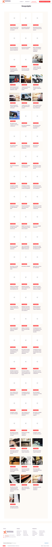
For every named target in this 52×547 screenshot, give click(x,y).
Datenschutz (48, 545)
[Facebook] (3, 545)
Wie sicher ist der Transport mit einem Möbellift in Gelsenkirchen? (14, 248)
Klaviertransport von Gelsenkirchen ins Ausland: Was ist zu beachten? (14, 452)
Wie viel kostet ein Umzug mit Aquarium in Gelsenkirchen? (26, 28)
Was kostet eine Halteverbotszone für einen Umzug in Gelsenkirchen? (26, 207)
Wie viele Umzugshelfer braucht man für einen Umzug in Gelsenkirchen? (37, 394)
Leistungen (21, 1)
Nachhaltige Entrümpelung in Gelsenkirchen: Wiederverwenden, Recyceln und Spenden (14, 372)
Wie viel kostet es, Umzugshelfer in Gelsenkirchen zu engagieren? (37, 414)
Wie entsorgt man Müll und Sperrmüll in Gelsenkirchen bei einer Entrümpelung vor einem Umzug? (26, 372)
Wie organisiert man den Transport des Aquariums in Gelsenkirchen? (14, 70)
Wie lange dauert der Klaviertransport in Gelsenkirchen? (37, 451)
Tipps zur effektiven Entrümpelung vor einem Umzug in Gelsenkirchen (14, 394)
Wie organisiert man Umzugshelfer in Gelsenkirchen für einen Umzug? (14, 434)
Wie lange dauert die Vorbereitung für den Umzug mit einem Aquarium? (37, 29)
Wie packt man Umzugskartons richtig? (14, 166)
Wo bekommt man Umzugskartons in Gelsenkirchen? (26, 166)
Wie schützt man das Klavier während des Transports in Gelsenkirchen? (25, 470)
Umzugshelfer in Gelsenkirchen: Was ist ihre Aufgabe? (14, 413)
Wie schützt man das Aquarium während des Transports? (26, 48)
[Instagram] (4, 545)
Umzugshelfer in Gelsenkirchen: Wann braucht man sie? (37, 433)
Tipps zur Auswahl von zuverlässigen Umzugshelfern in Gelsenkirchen (26, 414)
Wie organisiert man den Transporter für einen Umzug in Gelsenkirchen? (14, 125)
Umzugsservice (27, 1)
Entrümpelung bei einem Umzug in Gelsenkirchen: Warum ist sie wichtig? (26, 394)
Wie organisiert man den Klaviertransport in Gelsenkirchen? (37, 488)
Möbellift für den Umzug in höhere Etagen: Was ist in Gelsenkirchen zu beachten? (26, 227)
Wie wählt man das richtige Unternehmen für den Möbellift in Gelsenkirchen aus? (37, 248)
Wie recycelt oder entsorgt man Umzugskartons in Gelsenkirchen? (36, 127)
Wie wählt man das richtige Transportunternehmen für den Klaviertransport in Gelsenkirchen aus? (14, 489)
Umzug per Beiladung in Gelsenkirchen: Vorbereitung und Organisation (14, 308)
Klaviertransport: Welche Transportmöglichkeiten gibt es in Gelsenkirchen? (37, 470)
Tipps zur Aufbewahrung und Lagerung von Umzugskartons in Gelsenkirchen (26, 147)
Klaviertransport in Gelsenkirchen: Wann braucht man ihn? (14, 507)
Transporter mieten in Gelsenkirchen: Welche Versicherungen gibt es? (26, 107)
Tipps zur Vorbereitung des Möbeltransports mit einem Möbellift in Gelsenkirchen (25, 248)
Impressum (45, 545)
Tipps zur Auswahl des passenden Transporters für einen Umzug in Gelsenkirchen (37, 107)
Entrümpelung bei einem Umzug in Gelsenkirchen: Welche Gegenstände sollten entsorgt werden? (37, 351)
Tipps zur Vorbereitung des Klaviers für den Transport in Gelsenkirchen (26, 488)
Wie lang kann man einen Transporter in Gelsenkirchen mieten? (37, 88)
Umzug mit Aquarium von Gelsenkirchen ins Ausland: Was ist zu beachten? (14, 29)
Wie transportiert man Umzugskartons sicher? (14, 146)
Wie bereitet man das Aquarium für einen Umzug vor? (25, 69)
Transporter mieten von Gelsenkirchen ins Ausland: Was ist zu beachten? (37, 68)
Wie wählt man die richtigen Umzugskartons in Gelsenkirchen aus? (37, 167)
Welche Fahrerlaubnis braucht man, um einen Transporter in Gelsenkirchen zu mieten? (14, 88)
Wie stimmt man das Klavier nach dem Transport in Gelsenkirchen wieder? (14, 470)
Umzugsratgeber (34, 1)
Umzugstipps (13, 25)
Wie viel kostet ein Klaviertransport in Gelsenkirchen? (25, 451)
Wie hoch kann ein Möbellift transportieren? (37, 226)
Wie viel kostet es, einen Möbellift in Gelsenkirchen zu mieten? (14, 268)
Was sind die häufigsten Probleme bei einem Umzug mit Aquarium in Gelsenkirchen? (14, 49)
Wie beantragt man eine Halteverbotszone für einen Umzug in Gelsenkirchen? (37, 207)
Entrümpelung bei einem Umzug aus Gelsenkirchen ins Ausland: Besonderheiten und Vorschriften (37, 330)
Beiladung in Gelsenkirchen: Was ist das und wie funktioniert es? (26, 329)
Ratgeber (42, 545)
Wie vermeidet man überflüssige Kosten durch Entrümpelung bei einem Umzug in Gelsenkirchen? (26, 351)
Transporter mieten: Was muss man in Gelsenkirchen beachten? (26, 88)
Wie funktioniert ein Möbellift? (26, 266)
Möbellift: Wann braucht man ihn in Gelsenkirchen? (37, 267)
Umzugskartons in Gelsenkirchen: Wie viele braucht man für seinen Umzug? (14, 187)
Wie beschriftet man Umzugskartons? (36, 146)
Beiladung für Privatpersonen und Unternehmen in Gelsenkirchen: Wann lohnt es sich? (14, 288)
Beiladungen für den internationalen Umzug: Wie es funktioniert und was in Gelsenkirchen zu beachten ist (26, 308)
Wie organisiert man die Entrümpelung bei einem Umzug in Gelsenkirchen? (37, 372)
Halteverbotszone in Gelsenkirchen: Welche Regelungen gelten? (14, 207)
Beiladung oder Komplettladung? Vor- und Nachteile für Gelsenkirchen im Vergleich (37, 288)
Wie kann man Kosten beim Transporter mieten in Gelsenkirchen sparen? (14, 107)
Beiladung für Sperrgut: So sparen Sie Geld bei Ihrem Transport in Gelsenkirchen (37, 308)
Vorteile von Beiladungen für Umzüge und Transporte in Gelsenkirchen (14, 329)
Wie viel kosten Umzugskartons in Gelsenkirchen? (26, 126)
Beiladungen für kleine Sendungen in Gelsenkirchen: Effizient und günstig (26, 288)
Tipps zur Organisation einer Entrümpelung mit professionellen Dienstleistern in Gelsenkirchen (14, 351)
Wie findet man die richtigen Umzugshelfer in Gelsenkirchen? (26, 434)
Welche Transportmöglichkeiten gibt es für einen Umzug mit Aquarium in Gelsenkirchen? (37, 49)
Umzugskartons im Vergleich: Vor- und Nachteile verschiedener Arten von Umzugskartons (26, 187)
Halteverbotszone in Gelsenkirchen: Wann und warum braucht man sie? (14, 227)
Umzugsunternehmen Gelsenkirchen (11, 545)
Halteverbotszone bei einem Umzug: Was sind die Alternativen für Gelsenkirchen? (37, 187)
